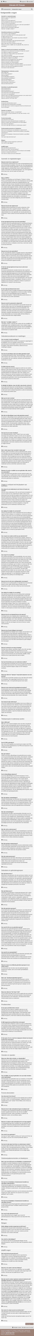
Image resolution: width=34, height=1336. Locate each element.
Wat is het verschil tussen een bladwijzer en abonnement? (14, 129)
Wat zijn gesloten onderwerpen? (8, 82)
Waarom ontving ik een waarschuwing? (10, 62)
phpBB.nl (9, 1331)
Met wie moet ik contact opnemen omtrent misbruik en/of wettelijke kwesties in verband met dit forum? (15, 151)
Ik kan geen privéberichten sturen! (8, 103)
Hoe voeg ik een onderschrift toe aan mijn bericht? (12, 53)
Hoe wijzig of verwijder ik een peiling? (9, 57)
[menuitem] (5, 2)
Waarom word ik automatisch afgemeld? (10, 27)
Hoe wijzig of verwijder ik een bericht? (9, 52)
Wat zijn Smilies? (5, 75)
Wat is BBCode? (5, 72)
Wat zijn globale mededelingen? (8, 78)
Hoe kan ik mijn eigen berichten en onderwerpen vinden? (13, 125)
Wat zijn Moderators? (6, 89)
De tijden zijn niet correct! (6, 36)
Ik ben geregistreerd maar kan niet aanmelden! (11, 21)
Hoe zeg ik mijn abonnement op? (8, 136)
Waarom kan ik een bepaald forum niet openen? (11, 59)
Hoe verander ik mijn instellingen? (8, 33)
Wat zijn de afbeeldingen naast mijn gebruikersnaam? (13, 40)
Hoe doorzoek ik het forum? (7, 119)
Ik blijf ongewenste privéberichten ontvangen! (11, 104)
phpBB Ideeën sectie (18, 1272)
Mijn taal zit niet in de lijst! (6, 39)
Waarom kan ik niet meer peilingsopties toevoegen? (12, 56)
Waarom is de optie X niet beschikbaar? (10, 149)
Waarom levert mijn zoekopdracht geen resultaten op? (13, 120)
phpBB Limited (5, 1258)
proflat (15, 1331)
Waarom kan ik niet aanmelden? (8, 23)
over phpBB (10, 1261)
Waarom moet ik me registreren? (8, 17)
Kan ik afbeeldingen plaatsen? (7, 76)
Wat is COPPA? (4, 19)
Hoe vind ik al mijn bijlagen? (7, 143)
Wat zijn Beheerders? (6, 88)
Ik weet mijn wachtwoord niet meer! (9, 26)
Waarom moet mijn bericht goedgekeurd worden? (12, 66)
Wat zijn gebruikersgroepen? (7, 91)
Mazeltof (22, 1331)
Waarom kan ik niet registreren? (8, 20)
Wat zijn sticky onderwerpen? (7, 80)
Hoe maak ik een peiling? (6, 55)
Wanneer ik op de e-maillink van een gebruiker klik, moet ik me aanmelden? (15, 45)
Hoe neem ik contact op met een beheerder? (11, 153)
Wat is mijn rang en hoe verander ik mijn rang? (11, 43)
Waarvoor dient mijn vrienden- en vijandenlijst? (11, 112)
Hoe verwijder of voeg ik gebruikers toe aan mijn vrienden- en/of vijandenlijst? (15, 114)
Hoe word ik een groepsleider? (8, 94)
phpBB (7, 1330)
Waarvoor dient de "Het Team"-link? (9, 98)
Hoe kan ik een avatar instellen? (8, 41)
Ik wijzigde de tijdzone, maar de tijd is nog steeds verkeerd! (14, 37)
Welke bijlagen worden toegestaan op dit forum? (11, 141)
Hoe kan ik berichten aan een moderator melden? (12, 63)
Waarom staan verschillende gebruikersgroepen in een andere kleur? (16, 95)
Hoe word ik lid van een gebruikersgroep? (10, 92)
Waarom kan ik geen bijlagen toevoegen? (10, 60)
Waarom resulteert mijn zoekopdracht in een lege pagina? (14, 122)
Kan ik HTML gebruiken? (6, 73)
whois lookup (7, 1286)
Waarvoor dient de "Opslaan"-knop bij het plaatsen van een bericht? (16, 64)
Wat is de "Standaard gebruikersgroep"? (10, 96)
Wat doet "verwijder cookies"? (8, 28)
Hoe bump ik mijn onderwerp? (7, 67)
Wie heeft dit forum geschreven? (8, 147)
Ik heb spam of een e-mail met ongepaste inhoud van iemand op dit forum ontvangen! (16, 106)
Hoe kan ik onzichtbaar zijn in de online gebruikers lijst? (13, 35)
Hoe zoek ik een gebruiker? (7, 123)
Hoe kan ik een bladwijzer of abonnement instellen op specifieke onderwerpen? (15, 132)
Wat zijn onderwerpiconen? (7, 83)
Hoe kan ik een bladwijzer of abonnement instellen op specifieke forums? (15, 135)
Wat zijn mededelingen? (6, 79)
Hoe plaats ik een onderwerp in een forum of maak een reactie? (15, 50)
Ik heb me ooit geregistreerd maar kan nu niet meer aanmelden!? (15, 24)
